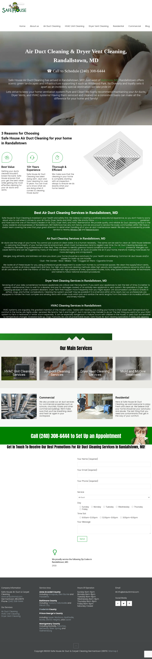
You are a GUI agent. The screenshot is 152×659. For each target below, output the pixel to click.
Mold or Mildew (119, 247)
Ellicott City (44, 605)
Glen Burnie (63, 594)
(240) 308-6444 (15, 601)
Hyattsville (69, 617)
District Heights (53, 619)
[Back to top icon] (76, 645)
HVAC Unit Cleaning (10, 613)
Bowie (42, 619)
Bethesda (44, 628)
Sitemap (113, 651)
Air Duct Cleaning (9, 611)
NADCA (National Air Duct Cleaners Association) (117, 220)
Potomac (61, 626)
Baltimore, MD (109, 80)
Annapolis (53, 594)
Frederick (44, 609)
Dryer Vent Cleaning (10, 616)
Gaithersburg (45, 630)
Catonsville (62, 603)
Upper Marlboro (55, 617)
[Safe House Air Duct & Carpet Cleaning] (14, 8)
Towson (52, 603)
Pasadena (44, 596)
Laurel (68, 619)
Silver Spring (55, 628)
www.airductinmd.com (11, 596)
